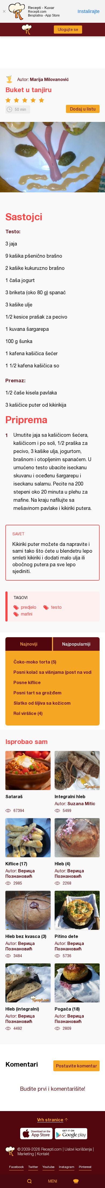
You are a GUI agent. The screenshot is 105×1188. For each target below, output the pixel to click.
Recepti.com (10, 1151)
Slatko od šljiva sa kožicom (42, 702)
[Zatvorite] (4, 11)
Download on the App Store (36, 1133)
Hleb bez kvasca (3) (28, 925)
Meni (52, 1181)
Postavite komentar (76, 1065)
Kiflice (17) (28, 852)
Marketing (26, 1153)
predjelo (28, 607)
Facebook (16, 1167)
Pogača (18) (77, 997)
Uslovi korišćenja (78, 1149)
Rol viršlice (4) (28, 713)
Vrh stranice (50, 1119)
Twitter (33, 1167)
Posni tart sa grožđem (37, 692)
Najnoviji (28, 643)
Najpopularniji (76, 643)
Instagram (66, 1167)
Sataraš (28, 782)
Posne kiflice (27, 682)
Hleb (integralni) (28, 997)
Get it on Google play (71, 1133)
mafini (26, 613)
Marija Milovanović (49, 79)
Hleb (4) (77, 852)
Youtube (48, 1167)
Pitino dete (77, 925)
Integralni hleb (77, 782)
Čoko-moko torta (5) (34, 661)
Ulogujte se (68, 29)
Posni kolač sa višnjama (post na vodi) (52, 672)
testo (56, 607)
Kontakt (43, 1153)
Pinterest (85, 1167)
